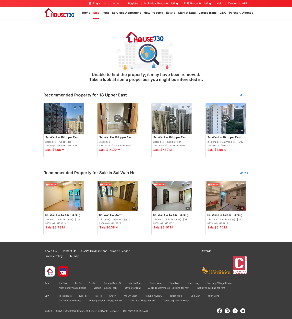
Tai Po (78, 283)
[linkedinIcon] (235, 310)
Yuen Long (193, 283)
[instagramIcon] (227, 310)
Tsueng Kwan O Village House (105, 300)
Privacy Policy (54, 256)
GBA (223, 12)
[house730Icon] (50, 271)
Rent (105, 12)
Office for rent (133, 287)
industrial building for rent (211, 287)
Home (86, 12)
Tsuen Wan (156, 283)
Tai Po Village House (70, 300)
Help (220, 3)
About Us (51, 251)
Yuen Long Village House (72, 287)
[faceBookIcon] (219, 310)
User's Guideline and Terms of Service (105, 251)
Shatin (92, 283)
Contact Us (69, 251)
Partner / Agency (241, 12)
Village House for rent (105, 287)
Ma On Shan (135, 283)
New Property (153, 12)
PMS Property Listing (197, 3)
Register (133, 3)
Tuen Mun (174, 283)
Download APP (237, 3)
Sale (96, 12)
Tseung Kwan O (112, 283)
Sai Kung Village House (219, 283)
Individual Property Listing (161, 3)
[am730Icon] (62, 271)
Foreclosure (65, 295)
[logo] (59, 12)
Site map (73, 256)
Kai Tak (63, 283)
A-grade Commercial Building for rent (168, 287)
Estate (170, 12)
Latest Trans (208, 12)
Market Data (187, 12)
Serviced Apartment (126, 12)
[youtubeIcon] (242, 310)
